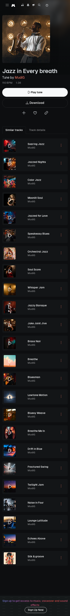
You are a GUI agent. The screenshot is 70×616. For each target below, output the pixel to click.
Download (36, 103)
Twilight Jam (36, 484)
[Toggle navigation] (7, 5)
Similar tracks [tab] (14, 130)
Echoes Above (36, 538)
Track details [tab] (37, 130)
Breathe (33, 359)
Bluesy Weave (36, 413)
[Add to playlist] (24, 113)
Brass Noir (34, 341)
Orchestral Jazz (38, 251)
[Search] (39, 5)
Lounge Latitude (38, 520)
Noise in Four (36, 502)
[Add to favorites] (35, 113)
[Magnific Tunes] (13, 5)
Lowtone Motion (37, 395)
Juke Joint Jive (37, 323)
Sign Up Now (36, 610)
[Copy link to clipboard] (46, 113)
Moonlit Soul (35, 197)
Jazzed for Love (38, 215)
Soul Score (34, 269)
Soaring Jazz (36, 144)
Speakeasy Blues (38, 233)
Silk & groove (36, 556)
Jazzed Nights (37, 162)
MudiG (19, 77)
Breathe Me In (36, 431)
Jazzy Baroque (37, 305)
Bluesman (34, 377)
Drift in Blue (35, 449)
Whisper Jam (36, 287)
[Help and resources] (47, 5)
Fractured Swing (38, 466)
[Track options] (61, 145)
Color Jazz (34, 180)
